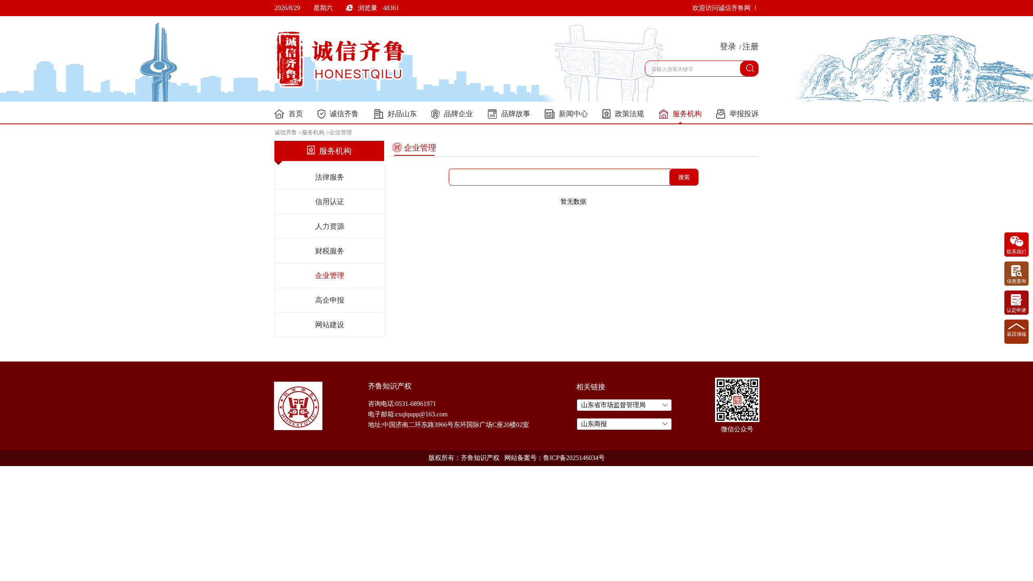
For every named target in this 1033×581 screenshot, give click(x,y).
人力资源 (329, 226)
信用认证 (329, 202)
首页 (296, 114)
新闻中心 (573, 114)
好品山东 (402, 114)
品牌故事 (515, 114)
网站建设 (329, 325)
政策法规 (629, 114)
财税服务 (329, 251)
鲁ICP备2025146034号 (574, 457)
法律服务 (329, 177)
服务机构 (687, 114)
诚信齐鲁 (344, 114)
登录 (728, 46)
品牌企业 (458, 114)
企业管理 (340, 133)
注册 (750, 46)
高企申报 (329, 300)
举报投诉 (744, 114)
